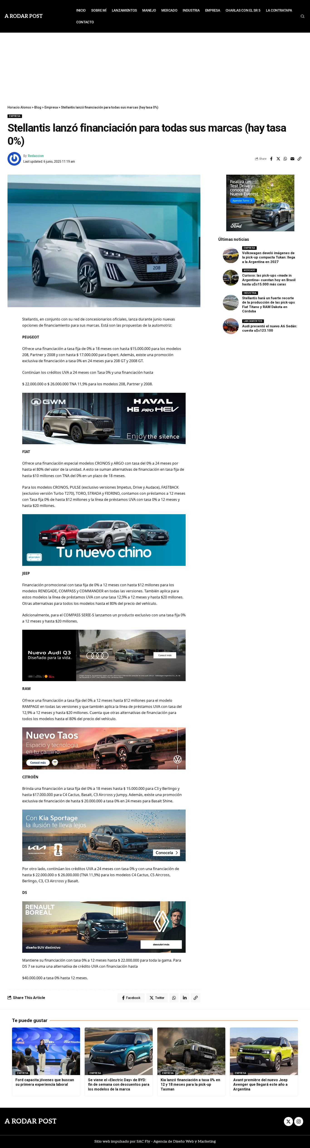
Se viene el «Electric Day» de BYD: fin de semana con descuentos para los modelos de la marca (118, 1085)
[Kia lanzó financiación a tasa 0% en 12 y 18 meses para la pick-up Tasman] (191, 1051)
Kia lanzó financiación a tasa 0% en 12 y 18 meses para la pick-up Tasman (190, 1085)
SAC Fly (143, 1141)
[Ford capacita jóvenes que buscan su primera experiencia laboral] (46, 1051)
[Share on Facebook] (271, 158)
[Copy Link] (299, 158)
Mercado (249, 270)
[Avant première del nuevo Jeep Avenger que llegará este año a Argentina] (264, 1051)
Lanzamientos (253, 321)
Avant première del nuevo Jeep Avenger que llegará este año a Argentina (260, 1085)
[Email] (292, 158)
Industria (250, 293)
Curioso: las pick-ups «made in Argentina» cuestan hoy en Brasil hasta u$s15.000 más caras (268, 280)
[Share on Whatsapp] (285, 158)
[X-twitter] (288, 1121)
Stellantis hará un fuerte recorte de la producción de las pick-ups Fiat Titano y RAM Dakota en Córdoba (268, 305)
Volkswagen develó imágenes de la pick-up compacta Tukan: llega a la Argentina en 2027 (268, 257)
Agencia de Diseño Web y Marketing (184, 1141)
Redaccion (36, 156)
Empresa (14, 116)
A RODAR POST (31, 1121)
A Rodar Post (24, 16)
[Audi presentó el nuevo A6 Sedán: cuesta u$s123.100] (231, 326)
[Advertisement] (155, 66)
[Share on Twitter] (278, 158)
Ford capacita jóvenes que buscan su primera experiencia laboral (44, 1082)
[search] (302, 16)
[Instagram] (298, 1121)
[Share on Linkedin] (184, 997)
